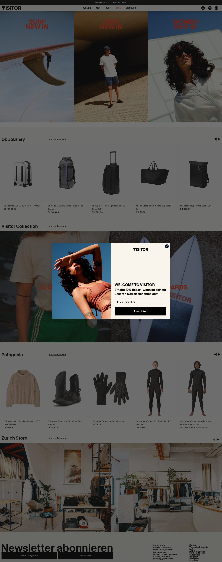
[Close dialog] (167, 246)
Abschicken (140, 311)
